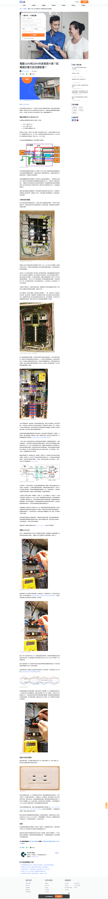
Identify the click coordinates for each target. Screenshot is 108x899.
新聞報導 (83, 5)
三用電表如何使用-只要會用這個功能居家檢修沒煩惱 (43, 595)
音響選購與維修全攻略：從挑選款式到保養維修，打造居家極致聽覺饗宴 (38, 864)
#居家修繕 (75, 107)
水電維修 (43, 5)
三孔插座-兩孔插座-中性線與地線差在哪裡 (40, 437)
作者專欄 (56, 852)
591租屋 (66, 889)
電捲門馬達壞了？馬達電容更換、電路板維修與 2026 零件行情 (35, 869)
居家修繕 (53, 5)
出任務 (75, 887)
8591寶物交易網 (68, 887)
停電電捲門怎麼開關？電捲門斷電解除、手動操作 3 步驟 (34, 873)
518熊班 (66, 883)
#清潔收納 (81, 110)
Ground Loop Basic (39, 525)
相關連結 (28, 856)
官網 (37, 856)
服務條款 (28, 889)
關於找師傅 (28, 883)
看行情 (46, 887)
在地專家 (47, 889)
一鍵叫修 (84, 1)
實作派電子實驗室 (25, 71)
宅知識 (24, 5)
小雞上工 (67, 885)
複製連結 (33, 74)
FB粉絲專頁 (33, 856)
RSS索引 (47, 891)
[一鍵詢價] (106, 808)
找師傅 (46, 883)
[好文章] (22, 1)
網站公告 (28, 885)
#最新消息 (75, 112)
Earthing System (34, 461)
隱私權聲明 (28, 891)
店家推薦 (33, 5)
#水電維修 (75, 110)
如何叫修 (47, 885)
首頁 (20, 8)
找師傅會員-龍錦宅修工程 (28, 100)
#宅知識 (80, 107)
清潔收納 (63, 5)
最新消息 (73, 5)
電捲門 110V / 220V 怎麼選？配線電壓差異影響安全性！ (34, 871)
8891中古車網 (77, 885)
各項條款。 (32, 38)
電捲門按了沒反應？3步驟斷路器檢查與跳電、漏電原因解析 (35, 867)
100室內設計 (77, 883)
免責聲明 (28, 887)
